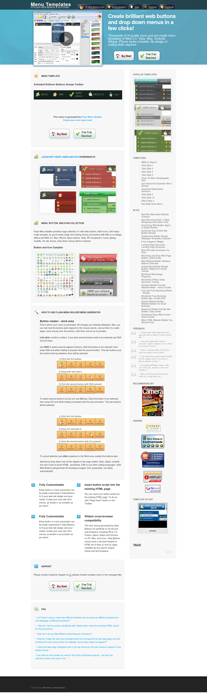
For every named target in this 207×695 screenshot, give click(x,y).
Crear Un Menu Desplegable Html (155, 179)
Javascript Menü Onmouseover (60, 156)
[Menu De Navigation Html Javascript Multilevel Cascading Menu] (153, 140)
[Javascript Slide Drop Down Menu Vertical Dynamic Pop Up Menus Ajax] (153, 90)
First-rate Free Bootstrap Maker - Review (156, 291)
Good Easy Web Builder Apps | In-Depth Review (156, 226)
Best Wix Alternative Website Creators (155, 215)
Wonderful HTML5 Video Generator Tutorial (153, 280)
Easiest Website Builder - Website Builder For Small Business (153, 303)
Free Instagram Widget (152, 241)
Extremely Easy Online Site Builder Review (154, 231)
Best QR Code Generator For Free (155, 251)
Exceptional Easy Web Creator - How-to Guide (156, 315)
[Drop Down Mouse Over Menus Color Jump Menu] (98, 275)
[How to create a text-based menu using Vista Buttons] (66, 39)
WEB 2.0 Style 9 (149, 162)
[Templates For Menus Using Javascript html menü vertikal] (58, 176)
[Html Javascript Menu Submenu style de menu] (58, 201)
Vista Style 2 (147, 194)
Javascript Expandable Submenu (152, 190)
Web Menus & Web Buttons (54, 687)
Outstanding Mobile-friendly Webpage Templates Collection (156, 237)
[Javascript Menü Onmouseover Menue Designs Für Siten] (152, 532)
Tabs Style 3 (147, 168)
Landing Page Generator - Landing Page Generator (154, 245)
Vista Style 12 (147, 197)
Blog (136, 210)
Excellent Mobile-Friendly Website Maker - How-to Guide (156, 286)
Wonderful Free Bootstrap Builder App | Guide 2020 (153, 297)
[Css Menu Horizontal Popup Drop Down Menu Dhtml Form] (55, 275)
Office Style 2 (147, 200)
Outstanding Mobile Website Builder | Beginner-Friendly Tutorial (154, 268)
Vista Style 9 (147, 171)
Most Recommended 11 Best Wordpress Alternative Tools (155, 221)
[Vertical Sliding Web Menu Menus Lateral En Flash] (153, 115)
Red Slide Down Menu (152, 203)
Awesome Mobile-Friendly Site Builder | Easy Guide (155, 310)
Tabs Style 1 (147, 165)
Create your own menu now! (77, 120)
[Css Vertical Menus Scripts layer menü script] (97, 176)
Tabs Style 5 (147, 174)
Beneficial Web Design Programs (152, 275)
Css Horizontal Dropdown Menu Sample (156, 184)
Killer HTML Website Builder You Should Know (156, 321)
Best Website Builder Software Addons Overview (155, 262)
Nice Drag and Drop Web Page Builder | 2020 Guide (156, 256)
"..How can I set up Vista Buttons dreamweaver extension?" (63, 633)
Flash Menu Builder (92, 117)
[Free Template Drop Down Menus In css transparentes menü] (97, 201)
